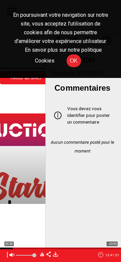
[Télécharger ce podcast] (55, 255)
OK (74, 60)
